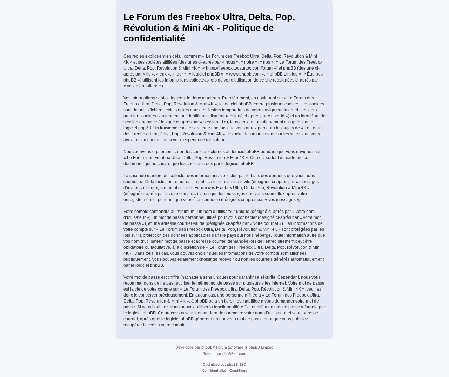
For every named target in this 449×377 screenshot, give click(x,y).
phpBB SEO (236, 364)
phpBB (207, 347)
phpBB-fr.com (234, 353)
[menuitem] (214, 370)
